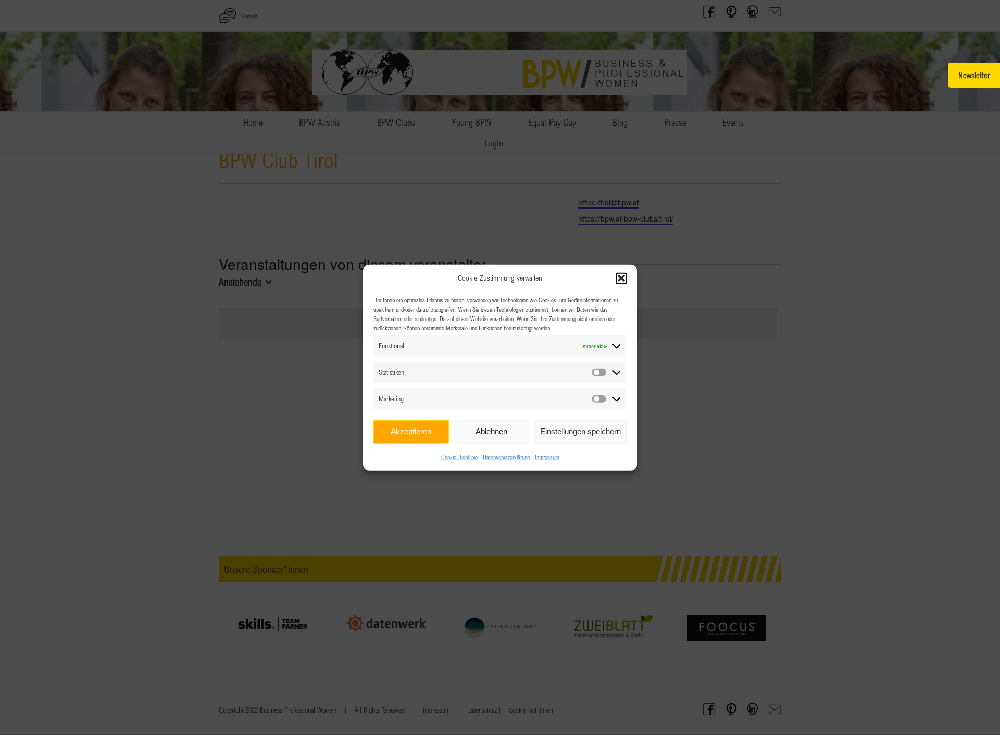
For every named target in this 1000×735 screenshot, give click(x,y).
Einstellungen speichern (580, 431)
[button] (621, 278)
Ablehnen (491, 431)
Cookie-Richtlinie (459, 456)
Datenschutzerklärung (506, 456)
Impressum (547, 456)
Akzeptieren (411, 431)
